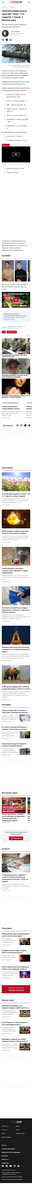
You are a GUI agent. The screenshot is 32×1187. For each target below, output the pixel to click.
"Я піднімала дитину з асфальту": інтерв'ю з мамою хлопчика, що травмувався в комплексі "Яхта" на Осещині (15, 878)
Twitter (22, 317)
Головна (4, 7)
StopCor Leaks (8, 1000)
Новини (4, 1130)
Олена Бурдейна (15, 31)
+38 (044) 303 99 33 (16, 990)
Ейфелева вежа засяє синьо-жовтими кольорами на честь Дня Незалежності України (16, 649)
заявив (18, 243)
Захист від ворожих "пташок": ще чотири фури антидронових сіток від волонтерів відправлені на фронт (13, 817)
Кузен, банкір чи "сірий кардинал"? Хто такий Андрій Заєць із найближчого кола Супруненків (15, 1024)
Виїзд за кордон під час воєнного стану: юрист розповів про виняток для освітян (15, 712)
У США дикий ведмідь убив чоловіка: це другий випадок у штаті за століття (16, 688)
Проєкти (4, 1126)
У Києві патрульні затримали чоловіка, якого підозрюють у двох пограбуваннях (15, 570)
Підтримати (17, 838)
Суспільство (12, 7)
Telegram (6, 317)
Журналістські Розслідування (11, 1152)
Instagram (6, 319)
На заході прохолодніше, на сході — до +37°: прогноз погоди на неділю (16, 495)
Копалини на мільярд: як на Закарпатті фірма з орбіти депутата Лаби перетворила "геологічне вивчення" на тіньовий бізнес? (15, 1009)
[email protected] (17, 1179)
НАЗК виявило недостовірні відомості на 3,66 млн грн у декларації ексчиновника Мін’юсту (16, 936)
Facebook (12, 317)
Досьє (3, 1133)
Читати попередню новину (10, 403)
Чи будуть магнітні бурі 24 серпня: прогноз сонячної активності (14, 951)
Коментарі (9, 426)
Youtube (17, 317)
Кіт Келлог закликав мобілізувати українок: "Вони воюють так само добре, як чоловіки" (14, 729)
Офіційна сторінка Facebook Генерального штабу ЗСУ (15, 327)
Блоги (18, 1130)
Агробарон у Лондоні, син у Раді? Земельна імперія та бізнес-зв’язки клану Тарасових (15, 1041)
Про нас (4, 1145)
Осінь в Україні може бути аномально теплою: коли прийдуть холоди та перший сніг (15, 969)
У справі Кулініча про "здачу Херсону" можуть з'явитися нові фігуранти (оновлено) (11, 409)
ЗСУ (4, 332)
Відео (17, 1126)
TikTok (12, 319)
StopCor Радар (6, 1137)
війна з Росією (12, 332)
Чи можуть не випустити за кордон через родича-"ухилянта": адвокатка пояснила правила (15, 610)
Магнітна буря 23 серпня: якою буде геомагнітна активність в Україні (15, 532)
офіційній (26, 82)
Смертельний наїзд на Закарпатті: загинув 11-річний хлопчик (14, 745)
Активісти (5, 1156)
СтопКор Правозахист (8, 1149)
